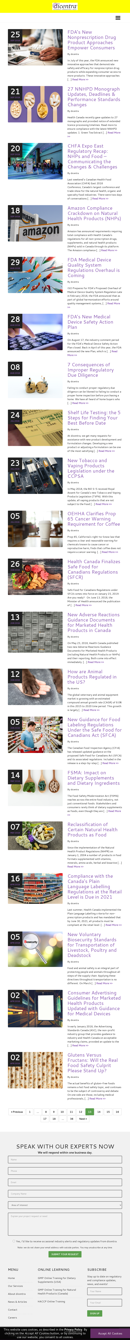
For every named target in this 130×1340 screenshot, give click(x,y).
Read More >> (80, 79)
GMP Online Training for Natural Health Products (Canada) (57, 1291)
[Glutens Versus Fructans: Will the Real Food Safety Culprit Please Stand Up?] (35, 1070)
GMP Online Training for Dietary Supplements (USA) (57, 1280)
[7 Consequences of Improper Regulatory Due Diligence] (35, 379)
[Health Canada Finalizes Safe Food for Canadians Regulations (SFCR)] (35, 576)
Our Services (15, 1286)
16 (117, 1112)
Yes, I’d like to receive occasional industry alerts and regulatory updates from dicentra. (66, 1241)
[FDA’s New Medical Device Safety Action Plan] (35, 331)
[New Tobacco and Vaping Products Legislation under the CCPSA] (35, 475)
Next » (83, 1118)
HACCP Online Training (51, 1301)
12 (80, 1112)
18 (54, 1118)
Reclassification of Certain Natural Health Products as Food (92, 829)
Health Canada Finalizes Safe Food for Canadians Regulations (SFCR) (93, 569)
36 (71, 1118)
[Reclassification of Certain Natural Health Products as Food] (35, 835)
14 (99, 1112)
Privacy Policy (73, 1329)
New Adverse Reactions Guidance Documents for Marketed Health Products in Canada (93, 622)
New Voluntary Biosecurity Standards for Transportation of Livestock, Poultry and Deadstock (92, 945)
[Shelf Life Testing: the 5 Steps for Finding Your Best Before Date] (35, 427)
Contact (12, 1309)
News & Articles (17, 1301)
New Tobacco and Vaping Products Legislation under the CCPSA (90, 468)
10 (62, 1112)
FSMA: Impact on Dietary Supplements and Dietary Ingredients (93, 778)
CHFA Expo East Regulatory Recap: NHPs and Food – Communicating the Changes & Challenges (92, 156)
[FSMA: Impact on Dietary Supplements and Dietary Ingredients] (35, 787)
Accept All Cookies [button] (110, 1333)
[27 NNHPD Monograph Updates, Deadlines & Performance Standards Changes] (35, 104)
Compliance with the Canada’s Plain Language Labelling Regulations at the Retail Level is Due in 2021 (94, 886)
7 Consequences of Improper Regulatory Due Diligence (90, 370)
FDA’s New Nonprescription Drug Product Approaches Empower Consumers (91, 39)
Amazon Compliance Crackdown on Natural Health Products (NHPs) (94, 213)
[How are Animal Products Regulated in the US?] (35, 686)
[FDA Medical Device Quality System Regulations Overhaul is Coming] (35, 274)
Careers (12, 1317)
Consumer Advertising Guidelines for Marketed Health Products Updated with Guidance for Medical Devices (94, 1003)
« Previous (17, 1112)
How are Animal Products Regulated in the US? (92, 676)
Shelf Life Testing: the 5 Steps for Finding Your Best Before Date (94, 417)
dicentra (75, 54)
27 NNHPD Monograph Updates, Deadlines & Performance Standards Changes (93, 96)
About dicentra (17, 1294)
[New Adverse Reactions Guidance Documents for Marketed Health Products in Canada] (35, 632)
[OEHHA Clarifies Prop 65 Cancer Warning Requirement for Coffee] (35, 528)
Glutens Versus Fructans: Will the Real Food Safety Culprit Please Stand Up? (92, 1062)
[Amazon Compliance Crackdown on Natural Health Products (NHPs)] (35, 223)
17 (44, 1118)
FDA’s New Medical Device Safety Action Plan (90, 322)
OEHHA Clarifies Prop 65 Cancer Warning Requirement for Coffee (93, 518)
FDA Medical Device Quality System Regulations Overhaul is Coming (93, 267)
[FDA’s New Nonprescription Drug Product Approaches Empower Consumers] (35, 47)
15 (108, 1112)
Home (11, 1278)
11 (71, 1112)
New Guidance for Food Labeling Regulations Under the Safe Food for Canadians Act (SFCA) (94, 727)
